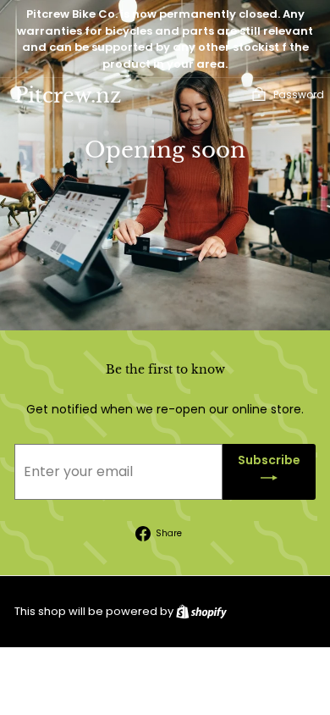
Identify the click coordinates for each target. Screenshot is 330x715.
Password (298, 94)
